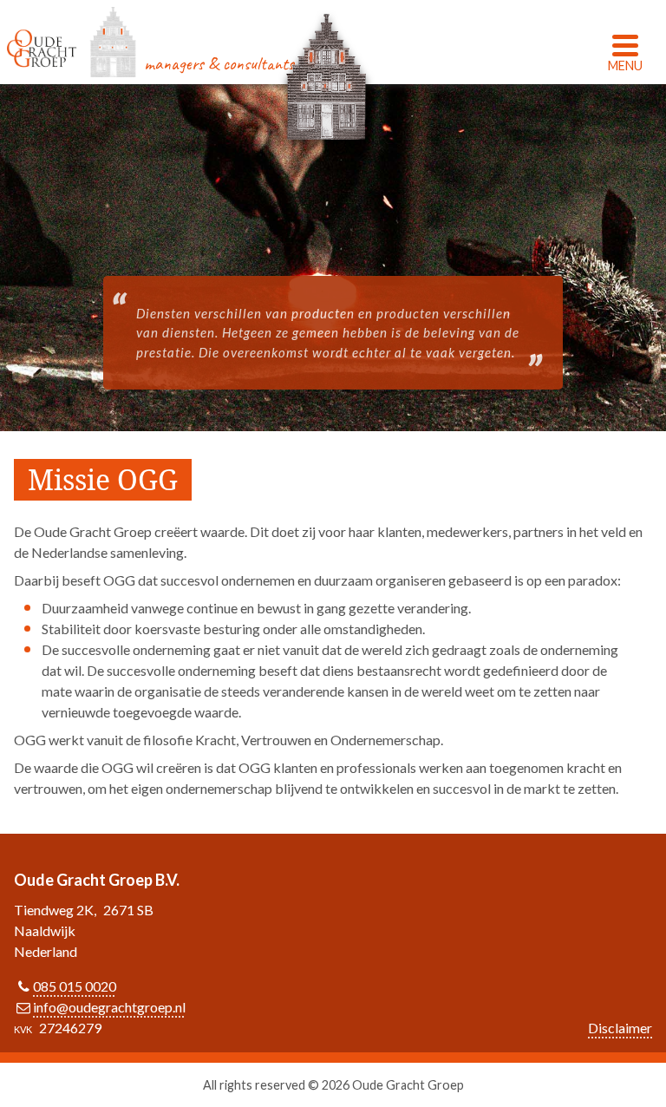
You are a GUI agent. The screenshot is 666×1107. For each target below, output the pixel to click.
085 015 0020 (74, 986)
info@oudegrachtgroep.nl (109, 1007)
